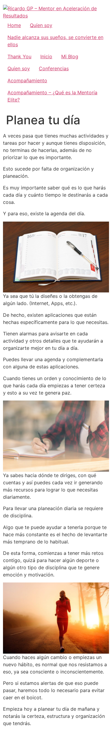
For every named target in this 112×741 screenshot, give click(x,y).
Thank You (19, 56)
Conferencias (54, 68)
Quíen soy (41, 25)
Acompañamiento (27, 80)
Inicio (46, 56)
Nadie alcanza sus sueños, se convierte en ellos (55, 40)
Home (14, 25)
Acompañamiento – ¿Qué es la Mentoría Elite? (52, 96)
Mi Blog (69, 56)
